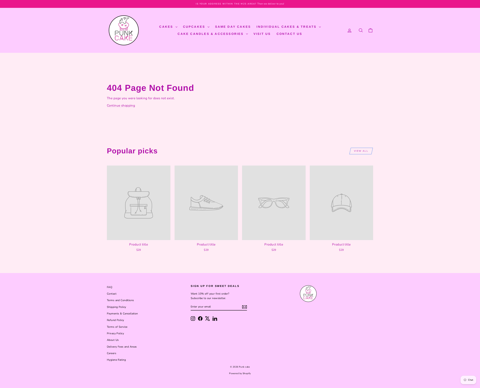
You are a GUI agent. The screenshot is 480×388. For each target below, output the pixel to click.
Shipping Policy (116, 307)
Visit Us (262, 33)
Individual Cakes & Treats (287, 26)
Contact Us (289, 33)
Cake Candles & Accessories (211, 33)
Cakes (166, 26)
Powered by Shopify (240, 373)
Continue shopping (121, 105)
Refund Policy (115, 320)
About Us (113, 340)
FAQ (109, 287)
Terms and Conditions (120, 300)
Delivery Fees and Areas (122, 346)
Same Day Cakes (233, 26)
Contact (111, 293)
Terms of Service (117, 327)
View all (361, 150)
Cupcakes (195, 26)
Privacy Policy (115, 333)
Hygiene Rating (116, 360)
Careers (111, 353)
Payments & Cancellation (122, 313)
